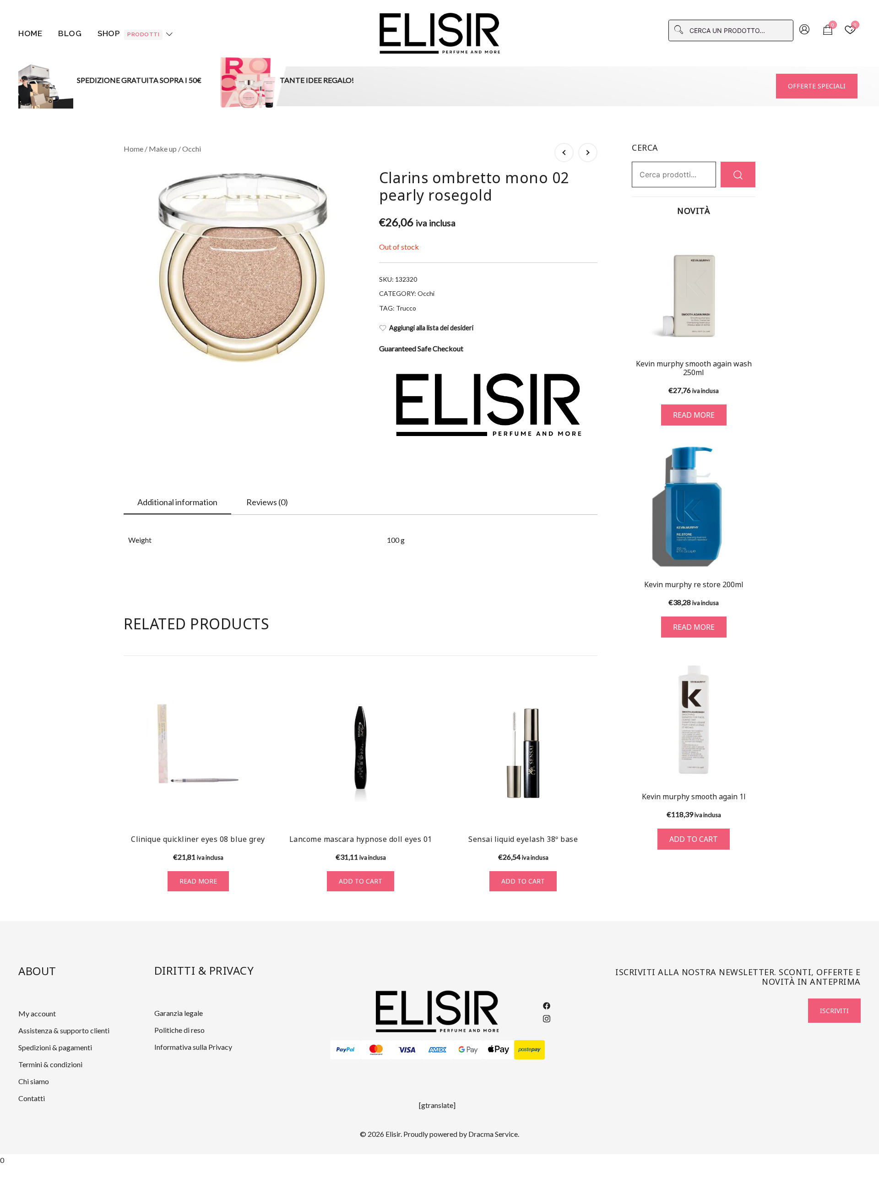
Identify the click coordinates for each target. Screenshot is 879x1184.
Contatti (31, 1098)
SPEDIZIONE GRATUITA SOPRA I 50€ (139, 80)
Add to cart (360, 881)
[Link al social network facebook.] (546, 1004)
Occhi (191, 148)
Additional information (177, 502)
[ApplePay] (498, 1049)
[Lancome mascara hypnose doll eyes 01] (360, 753)
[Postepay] (529, 1049)
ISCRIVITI (834, 1010)
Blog (69, 33)
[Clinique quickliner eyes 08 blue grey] (198, 753)
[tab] (177, 502)
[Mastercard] (376, 1049)
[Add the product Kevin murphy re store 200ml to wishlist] (747, 554)
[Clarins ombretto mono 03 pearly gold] (587, 152)
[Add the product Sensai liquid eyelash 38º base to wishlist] (589, 810)
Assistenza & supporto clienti (63, 1030)
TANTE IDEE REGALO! (317, 80)
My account (37, 1013)
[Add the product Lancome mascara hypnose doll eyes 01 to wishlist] (427, 810)
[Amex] (437, 1049)
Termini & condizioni (50, 1064)
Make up (163, 148)
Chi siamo (33, 1081)
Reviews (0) (267, 502)
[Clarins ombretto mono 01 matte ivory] (564, 152)
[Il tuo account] (804, 30)
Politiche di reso (179, 1030)
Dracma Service (493, 1133)
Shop (128, 33)
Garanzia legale (178, 1013)
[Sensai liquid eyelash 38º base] (523, 753)
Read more (198, 881)
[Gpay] (468, 1049)
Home (30, 33)
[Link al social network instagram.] (546, 1017)
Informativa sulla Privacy (193, 1046)
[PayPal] (345, 1049)
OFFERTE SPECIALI (817, 86)
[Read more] (693, 288)
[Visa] (406, 1049)
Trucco (406, 308)
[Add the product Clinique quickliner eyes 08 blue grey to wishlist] (264, 810)
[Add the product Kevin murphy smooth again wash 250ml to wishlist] (747, 335)
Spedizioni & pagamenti (55, 1047)
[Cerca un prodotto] (738, 174)
